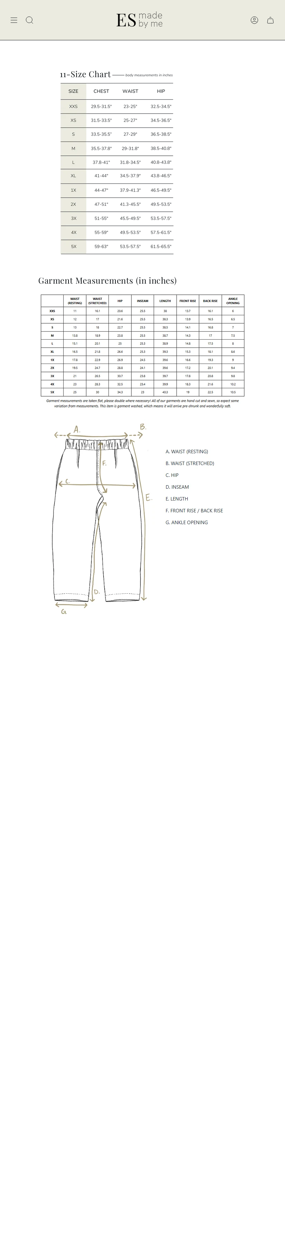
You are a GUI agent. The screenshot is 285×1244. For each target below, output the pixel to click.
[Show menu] (14, 20)
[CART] (270, 20)
